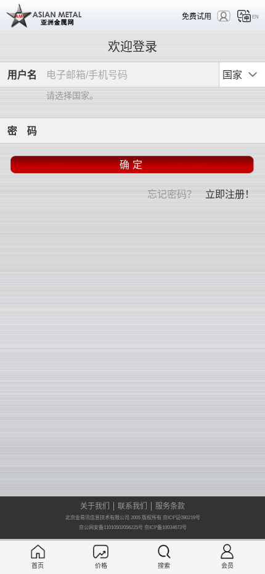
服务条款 (170, 506)
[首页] (38, 551)
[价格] (100, 551)
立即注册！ (230, 194)
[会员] (227, 551)
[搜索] (164, 551)
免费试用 (196, 16)
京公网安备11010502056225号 (111, 527)
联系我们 (132, 506)
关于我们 (95, 506)
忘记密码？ (172, 194)
